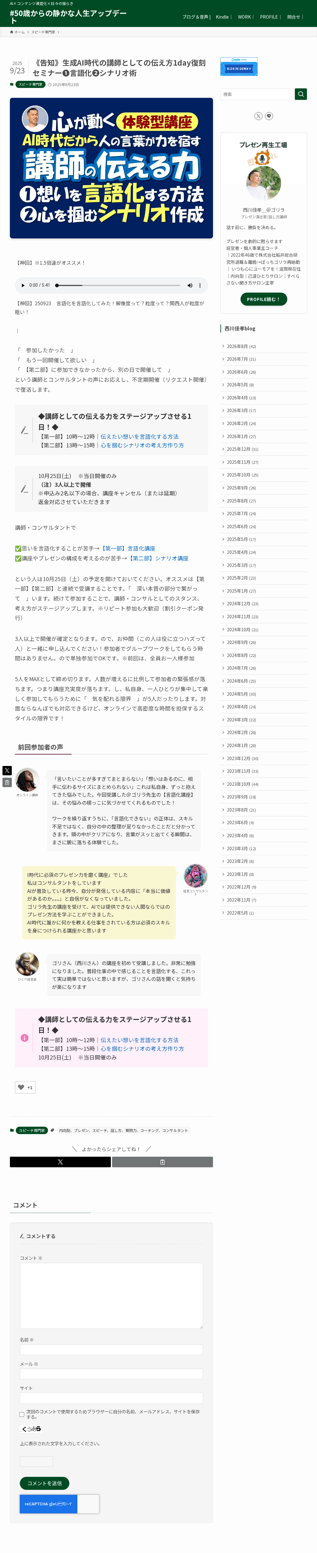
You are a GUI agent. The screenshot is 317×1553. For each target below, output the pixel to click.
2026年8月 (241, 346)
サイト (26, 1388)
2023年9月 (241, 797)
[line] (269, 116)
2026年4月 (241, 397)
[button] (60, 1162)
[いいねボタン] (21, 1087)
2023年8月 (241, 810)
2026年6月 (241, 372)
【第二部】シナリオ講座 (158, 558)
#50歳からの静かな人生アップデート (68, 16)
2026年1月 (241, 436)
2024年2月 (241, 732)
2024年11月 (242, 616)
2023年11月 (242, 771)
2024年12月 (242, 603)
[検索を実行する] (301, 94)
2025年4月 (241, 552)
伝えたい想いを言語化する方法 (140, 436)
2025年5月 (241, 539)
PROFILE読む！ (264, 299)
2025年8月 (241, 501)
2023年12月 (242, 758)
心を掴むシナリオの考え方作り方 (142, 445)
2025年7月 (241, 513)
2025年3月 (241, 565)
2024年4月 (241, 706)
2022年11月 (241, 900)
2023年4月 (240, 835)
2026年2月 (241, 423)
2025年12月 (242, 449)
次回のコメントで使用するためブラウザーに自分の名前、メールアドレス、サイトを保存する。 (113, 1414)
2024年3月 (241, 719)
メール (29, 1363)
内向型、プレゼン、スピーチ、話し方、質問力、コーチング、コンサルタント (123, 1130)
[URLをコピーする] (162, 1162)
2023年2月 (240, 861)
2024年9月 (241, 642)
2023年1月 (240, 874)
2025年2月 (241, 578)
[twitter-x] (258, 116)
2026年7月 (241, 359)
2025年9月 (241, 488)
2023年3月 (241, 848)
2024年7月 (241, 668)
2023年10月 (242, 784)
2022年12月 (241, 887)
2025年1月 (241, 591)
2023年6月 (240, 822)
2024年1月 (241, 745)
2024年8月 (241, 655)
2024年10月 (242, 629)
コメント (31, 1258)
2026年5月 (240, 384)
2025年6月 (241, 526)
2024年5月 (241, 694)
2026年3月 (241, 410)
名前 (27, 1339)
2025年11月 (242, 462)
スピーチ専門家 (30, 84)
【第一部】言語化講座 (127, 548)
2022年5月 (240, 913)
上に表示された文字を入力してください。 (61, 1443)
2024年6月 (241, 681)
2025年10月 (242, 475)
